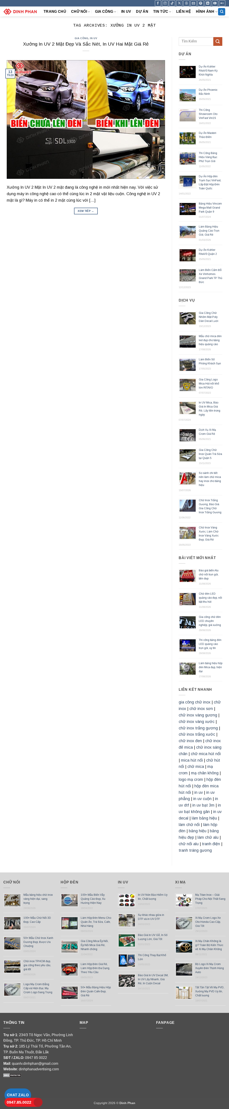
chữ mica (195, 766)
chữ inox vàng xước (196, 721)
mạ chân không (204, 773)
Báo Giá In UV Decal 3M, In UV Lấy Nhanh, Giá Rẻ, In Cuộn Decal (153, 979)
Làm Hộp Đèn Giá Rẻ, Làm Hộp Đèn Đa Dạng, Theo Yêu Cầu (95, 968)
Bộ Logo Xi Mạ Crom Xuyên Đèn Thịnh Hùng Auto (209, 968)
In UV (126, 11)
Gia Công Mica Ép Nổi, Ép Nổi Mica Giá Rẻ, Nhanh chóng (94, 945)
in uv (198, 792)
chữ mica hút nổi (206, 754)
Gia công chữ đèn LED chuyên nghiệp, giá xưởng (210, 621)
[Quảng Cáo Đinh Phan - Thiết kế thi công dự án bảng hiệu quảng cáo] (20, 11)
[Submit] (217, 41)
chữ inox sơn (201, 708)
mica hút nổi (192, 760)
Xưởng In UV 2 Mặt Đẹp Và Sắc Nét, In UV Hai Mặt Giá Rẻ (86, 43)
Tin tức (160, 11)
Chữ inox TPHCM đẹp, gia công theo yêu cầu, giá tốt (37, 965)
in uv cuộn (202, 798)
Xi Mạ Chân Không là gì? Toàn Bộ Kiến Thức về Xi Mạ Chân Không (209, 945)
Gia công (104, 11)
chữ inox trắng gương (198, 728)
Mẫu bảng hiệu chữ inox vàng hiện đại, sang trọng (38, 898)
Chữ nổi (79, 11)
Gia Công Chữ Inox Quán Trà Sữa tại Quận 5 (210, 454)
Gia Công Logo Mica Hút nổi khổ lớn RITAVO (209, 383)
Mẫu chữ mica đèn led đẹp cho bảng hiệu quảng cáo (210, 340)
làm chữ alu (207, 837)
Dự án (142, 11)
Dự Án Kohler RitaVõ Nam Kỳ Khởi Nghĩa (208, 70)
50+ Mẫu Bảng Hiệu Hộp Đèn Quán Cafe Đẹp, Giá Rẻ (96, 991)
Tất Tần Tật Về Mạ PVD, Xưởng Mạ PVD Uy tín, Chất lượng (209, 991)
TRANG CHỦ (55, 11)
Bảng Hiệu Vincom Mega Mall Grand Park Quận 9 (210, 207)
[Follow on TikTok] (172, 3)
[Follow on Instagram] (165, 3)
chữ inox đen (190, 741)
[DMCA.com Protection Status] (12, 1075)
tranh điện (211, 844)
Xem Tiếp (86, 211)
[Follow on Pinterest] (200, 3)
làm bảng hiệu (204, 818)
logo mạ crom (191, 779)
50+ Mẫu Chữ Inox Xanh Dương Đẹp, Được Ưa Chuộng (38, 942)
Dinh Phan (127, 1103)
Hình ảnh (205, 11)
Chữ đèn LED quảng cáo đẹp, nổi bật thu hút (210, 597)
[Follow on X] (179, 3)
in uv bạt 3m (203, 805)
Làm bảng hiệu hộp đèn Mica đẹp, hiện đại (210, 667)
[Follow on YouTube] (215, 3)
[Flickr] (222, 3)
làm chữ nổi (189, 824)
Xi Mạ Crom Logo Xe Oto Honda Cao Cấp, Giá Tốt (208, 921)
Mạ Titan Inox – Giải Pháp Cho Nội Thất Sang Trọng (210, 898)
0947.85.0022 (19, 1102)
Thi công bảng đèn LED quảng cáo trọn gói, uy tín (210, 644)
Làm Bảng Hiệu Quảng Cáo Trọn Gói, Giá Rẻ (209, 230)
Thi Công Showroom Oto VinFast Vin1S (208, 114)
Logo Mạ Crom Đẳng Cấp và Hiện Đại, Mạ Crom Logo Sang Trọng (37, 988)
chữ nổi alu (189, 844)
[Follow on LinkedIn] (208, 3)
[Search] (221, 11)
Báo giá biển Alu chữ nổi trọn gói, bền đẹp (208, 574)
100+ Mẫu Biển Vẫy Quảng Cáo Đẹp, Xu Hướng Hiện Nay (93, 898)
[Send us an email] (193, 3)
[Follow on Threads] (186, 3)
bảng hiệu (197, 831)
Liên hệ (183, 11)
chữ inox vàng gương (198, 715)
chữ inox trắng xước (197, 734)
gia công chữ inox (194, 702)
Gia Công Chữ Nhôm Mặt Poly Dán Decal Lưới (208, 317)
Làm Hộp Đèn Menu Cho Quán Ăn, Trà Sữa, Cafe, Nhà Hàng (96, 921)
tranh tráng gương (195, 850)
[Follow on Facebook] (158, 3)
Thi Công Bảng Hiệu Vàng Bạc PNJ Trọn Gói (208, 157)
